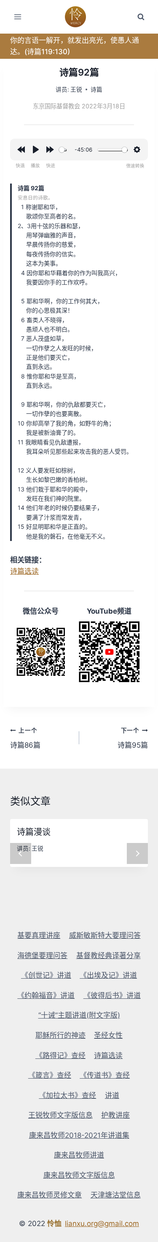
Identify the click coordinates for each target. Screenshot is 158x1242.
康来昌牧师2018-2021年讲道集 (79, 1135)
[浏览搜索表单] (141, 17)
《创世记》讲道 (46, 975)
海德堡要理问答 (42, 955)
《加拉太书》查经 (67, 1095)
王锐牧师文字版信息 (60, 1115)
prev (20, 853)
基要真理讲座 (38, 935)
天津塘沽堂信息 (116, 1195)
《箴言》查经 (49, 1075)
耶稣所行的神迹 (60, 1035)
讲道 (112, 1095)
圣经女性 (108, 1035)
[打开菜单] (18, 16)
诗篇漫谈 (34, 832)
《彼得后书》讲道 (112, 995)
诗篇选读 (24, 571)
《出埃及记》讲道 (108, 975)
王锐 (76, 89)
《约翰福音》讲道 (46, 995)
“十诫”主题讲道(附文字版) (79, 1015)
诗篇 (96, 89)
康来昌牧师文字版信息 (79, 1175)
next (137, 853)
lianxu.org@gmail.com (102, 1223)
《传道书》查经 (105, 1075)
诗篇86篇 (25, 738)
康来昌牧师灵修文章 (49, 1195)
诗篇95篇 (133, 738)
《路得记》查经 (60, 1055)
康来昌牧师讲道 (79, 1155)
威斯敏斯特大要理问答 (105, 935)
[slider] (62, 150)
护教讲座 (115, 1115)
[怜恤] (79, 16)
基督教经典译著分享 (108, 955)
